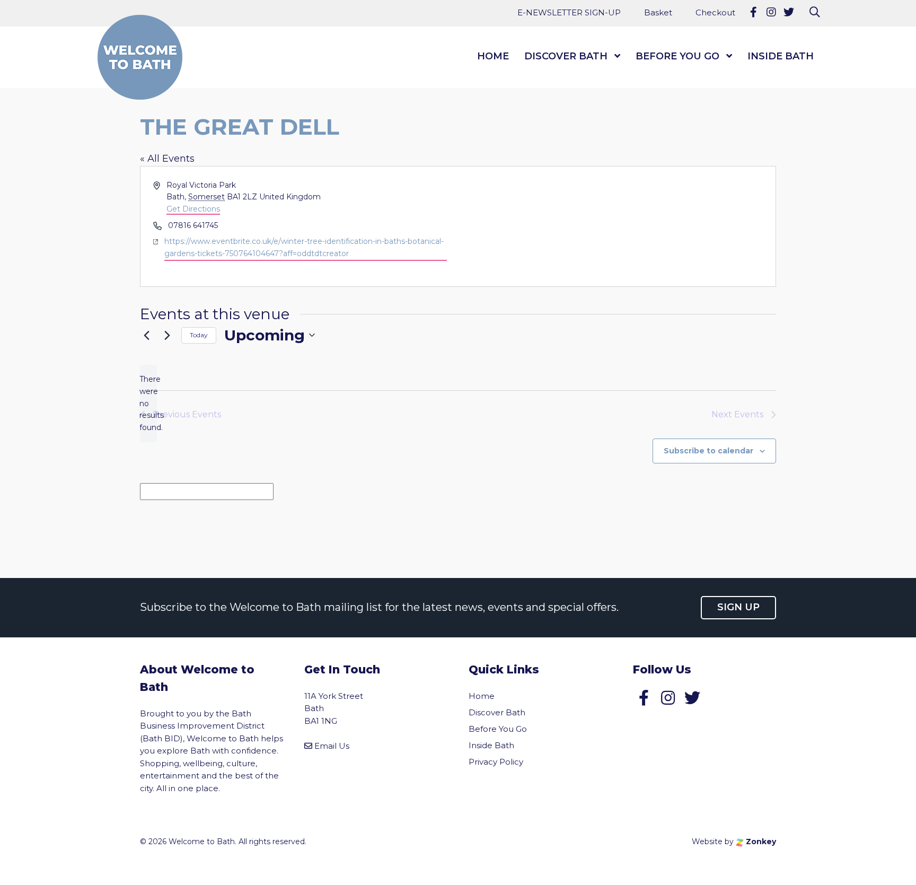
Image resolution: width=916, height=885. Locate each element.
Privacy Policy (496, 762)
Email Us (331, 746)
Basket (658, 12)
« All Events (167, 158)
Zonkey (760, 841)
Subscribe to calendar (708, 450)
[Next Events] (167, 335)
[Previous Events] (146, 335)
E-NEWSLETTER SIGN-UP (569, 12)
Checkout (715, 12)
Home (493, 56)
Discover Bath (565, 56)
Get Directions (193, 209)
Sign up (738, 607)
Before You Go (677, 56)
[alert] (148, 403)
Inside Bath (780, 56)
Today (199, 335)
